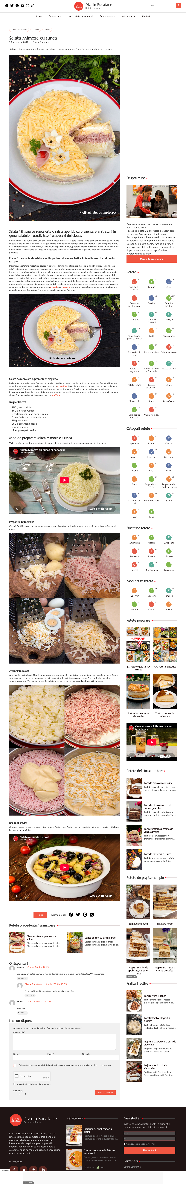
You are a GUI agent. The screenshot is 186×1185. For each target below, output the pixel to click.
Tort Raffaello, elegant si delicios (157, 1019)
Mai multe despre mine (151, 258)
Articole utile (128, 16)
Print (40, 914)
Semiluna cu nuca (138, 923)
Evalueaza (18, 1090)
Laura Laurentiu (132, 1166)
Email (50, 1054)
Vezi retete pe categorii (81, 16)
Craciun (36, 29)
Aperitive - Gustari (19, 29)
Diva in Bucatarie (98, 5)
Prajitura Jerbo (165, 923)
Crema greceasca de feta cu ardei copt (99, 1152)
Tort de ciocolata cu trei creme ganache (157, 807)
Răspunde (22, 978)
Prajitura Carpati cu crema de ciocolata (160, 1043)
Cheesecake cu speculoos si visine (41, 938)
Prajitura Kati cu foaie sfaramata (155, 1067)
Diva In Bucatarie (33, 984)
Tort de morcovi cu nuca (157, 854)
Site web (86, 1054)
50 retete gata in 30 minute (138, 668)
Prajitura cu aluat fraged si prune (98, 1130)
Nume (16, 1054)
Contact (146, 16)
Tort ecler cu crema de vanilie (138, 715)
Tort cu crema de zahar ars (164, 715)
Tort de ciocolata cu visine (158, 783)
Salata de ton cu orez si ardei (100, 937)
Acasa (39, 16)
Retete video (55, 16)
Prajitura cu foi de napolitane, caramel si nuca (138, 970)
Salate (47, 29)
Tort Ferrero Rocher (155, 995)
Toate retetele (107, 16)
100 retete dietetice (164, 666)
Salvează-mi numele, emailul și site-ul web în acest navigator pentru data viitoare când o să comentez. (65, 1065)
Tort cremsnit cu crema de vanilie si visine (158, 830)
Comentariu (19, 1032)
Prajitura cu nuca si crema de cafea (165, 969)
